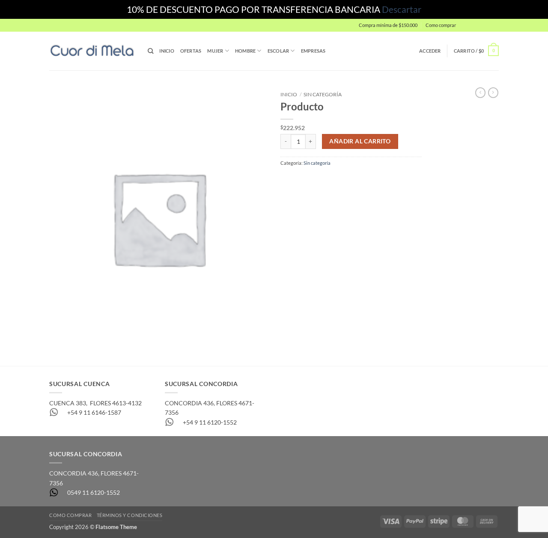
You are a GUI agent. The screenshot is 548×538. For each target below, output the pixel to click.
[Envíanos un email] (502, 29)
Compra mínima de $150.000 (388, 25)
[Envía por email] (314, 180)
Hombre (245, 51)
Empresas (313, 51)
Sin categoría (323, 94)
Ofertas (191, 51)
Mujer (215, 51)
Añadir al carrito (359, 141)
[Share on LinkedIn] (341, 180)
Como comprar (441, 25)
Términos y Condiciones (130, 515)
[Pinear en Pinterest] (328, 180)
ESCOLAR (278, 51)
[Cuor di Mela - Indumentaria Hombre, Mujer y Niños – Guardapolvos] (92, 50)
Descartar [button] (401, 9)
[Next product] (480, 92)
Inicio (166, 51)
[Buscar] (150, 51)
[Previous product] (493, 92)
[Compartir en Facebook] (287, 180)
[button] (479, 25)
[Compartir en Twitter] (301, 180)
